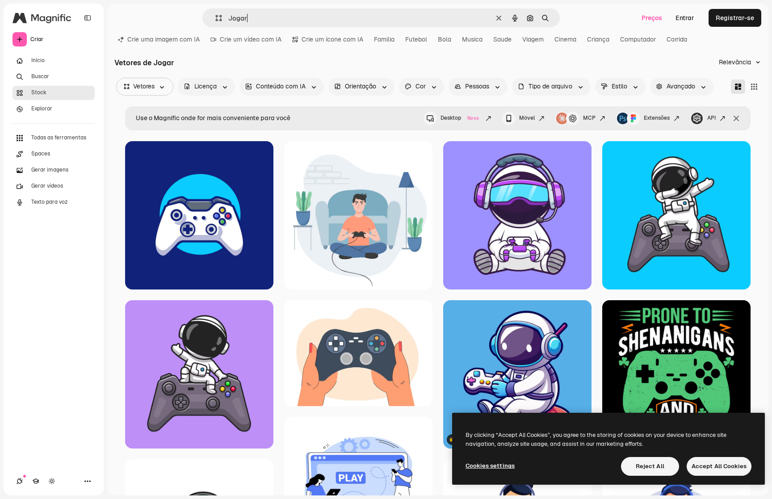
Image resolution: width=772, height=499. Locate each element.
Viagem (533, 39)
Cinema (565, 39)
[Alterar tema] (52, 481)
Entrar (685, 18)
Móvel (527, 118)
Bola (444, 39)
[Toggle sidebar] (87, 18)
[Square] (754, 87)
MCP (589, 118)
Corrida (677, 39)
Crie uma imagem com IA (163, 39)
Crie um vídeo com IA (250, 39)
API (711, 118)
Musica (472, 39)
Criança (598, 39)
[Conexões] (20, 481)
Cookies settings (490, 466)
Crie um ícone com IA (332, 39)
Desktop (460, 118)
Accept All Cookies (719, 466)
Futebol (416, 39)
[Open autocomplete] (215, 18)
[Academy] (36, 481)
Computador (638, 39)
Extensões (657, 118)
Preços (652, 18)
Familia (384, 39)
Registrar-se (735, 18)
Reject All (650, 466)
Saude (502, 39)
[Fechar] (736, 118)
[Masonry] (738, 87)
